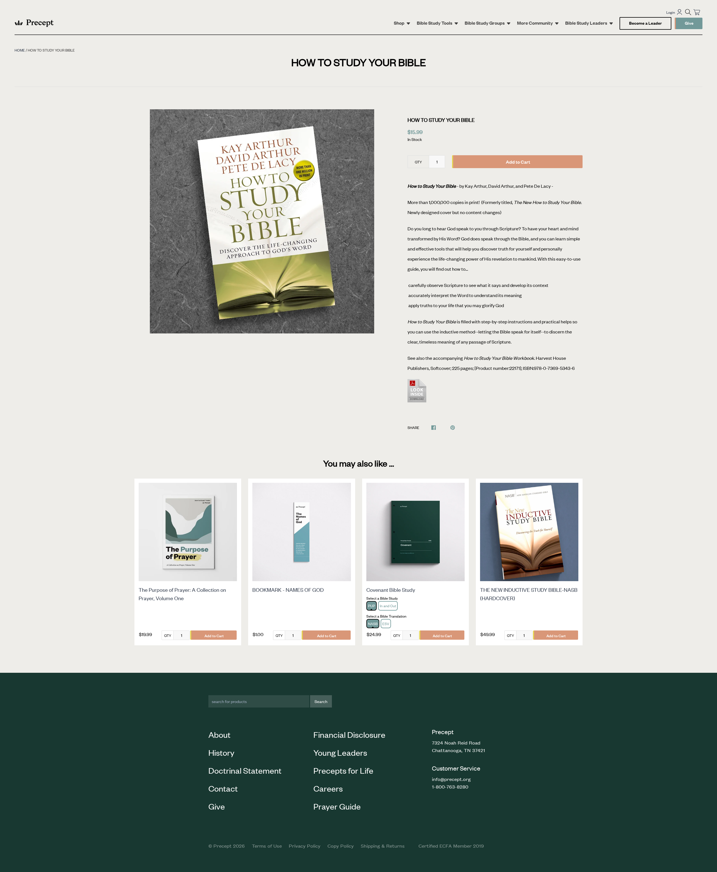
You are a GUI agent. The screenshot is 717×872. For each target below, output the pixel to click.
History (221, 752)
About (219, 734)
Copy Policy (340, 846)
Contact (223, 788)
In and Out (388, 605)
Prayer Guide (337, 806)
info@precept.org (451, 779)
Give (689, 23)
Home (20, 50)
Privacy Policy (304, 846)
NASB (373, 623)
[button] (688, 12)
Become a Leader (645, 23)
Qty (418, 161)
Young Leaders (340, 752)
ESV (385, 623)
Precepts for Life (343, 770)
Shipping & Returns (383, 846)
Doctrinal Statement (244, 770)
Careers (328, 788)
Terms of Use (267, 846)
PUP (371, 605)
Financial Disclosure (349, 734)
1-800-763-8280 (450, 786)
